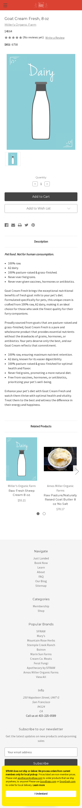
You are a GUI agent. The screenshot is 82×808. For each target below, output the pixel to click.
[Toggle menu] (5, 5)
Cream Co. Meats (41, 659)
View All (41, 677)
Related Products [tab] (41, 426)
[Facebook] (6, 225)
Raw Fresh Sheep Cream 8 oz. (22, 493)
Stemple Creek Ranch (41, 645)
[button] (41, 800)
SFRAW (41, 631)
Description (41, 241)
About (41, 572)
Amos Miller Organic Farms (41, 672)
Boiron (41, 649)
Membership (41, 606)
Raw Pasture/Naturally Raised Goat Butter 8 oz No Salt (60, 499)
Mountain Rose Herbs (41, 640)
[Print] (20, 225)
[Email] (13, 225)
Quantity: (41, 177)
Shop (41, 611)
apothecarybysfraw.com (30, 778)
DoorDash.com (68, 781)
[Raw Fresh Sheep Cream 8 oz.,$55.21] (21, 459)
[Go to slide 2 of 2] (5, 471)
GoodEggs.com (48, 781)
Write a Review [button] (54, 38)
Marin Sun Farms (41, 654)
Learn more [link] (39, 785)
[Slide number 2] (44, 513)
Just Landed (41, 558)
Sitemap (41, 586)
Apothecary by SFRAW (41, 668)
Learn (41, 567)
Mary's (41, 636)
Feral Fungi (41, 663)
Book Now (41, 563)
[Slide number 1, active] (38, 513)
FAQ (41, 576)
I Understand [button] (41, 793)
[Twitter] (26, 225)
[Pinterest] (33, 225)
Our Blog (41, 581)
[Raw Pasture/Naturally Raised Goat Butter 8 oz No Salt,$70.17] (60, 459)
